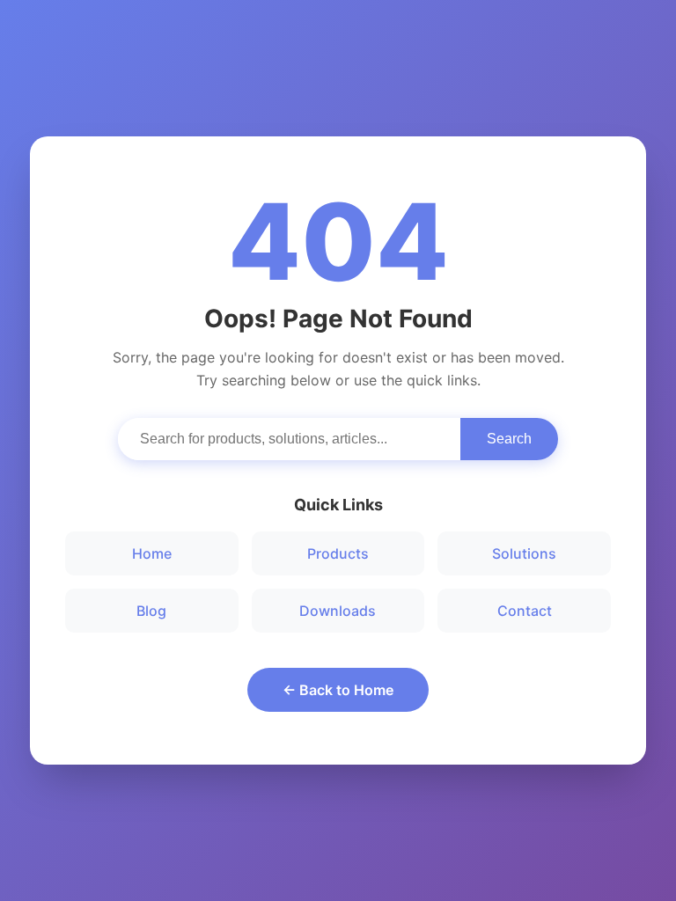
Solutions (524, 553)
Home (152, 553)
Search (509, 438)
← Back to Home (338, 690)
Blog (151, 610)
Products (338, 553)
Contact (524, 610)
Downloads (337, 610)
